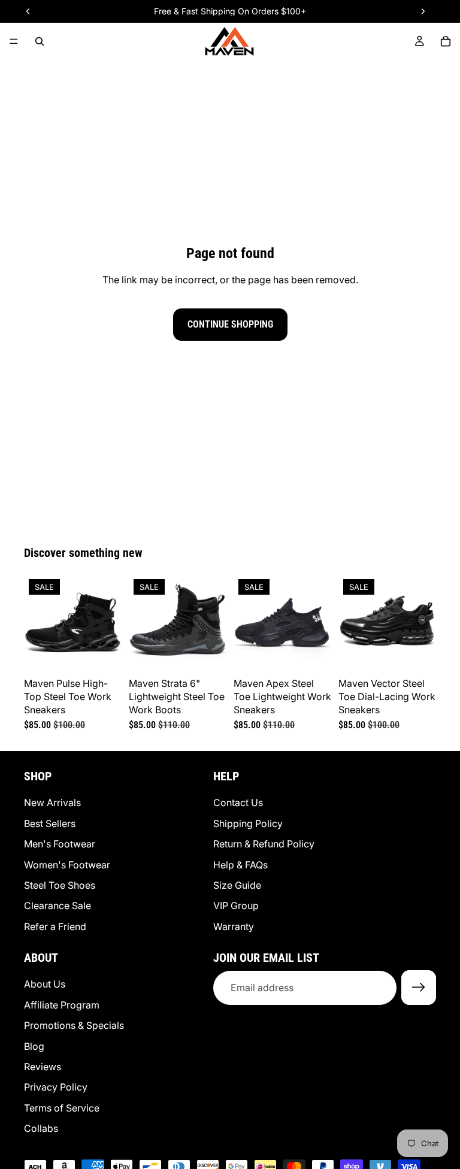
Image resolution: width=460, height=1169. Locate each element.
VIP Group (236, 905)
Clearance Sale (57, 905)
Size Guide (237, 885)
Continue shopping (230, 324)
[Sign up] (418, 987)
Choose (113, 653)
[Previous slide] (37, 623)
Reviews (42, 1067)
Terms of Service (61, 1107)
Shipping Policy (248, 823)
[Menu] (14, 41)
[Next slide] (108, 623)
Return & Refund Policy (263, 844)
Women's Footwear (67, 864)
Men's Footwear (59, 844)
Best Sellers (49, 823)
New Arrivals (52, 802)
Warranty (233, 926)
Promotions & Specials (74, 1025)
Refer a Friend (55, 926)
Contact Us (238, 802)
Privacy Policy (55, 1087)
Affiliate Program (61, 1004)
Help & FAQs (240, 864)
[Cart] (445, 41)
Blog (34, 1046)
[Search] (39, 41)
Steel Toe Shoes (59, 885)
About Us (44, 984)
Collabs (41, 1128)
